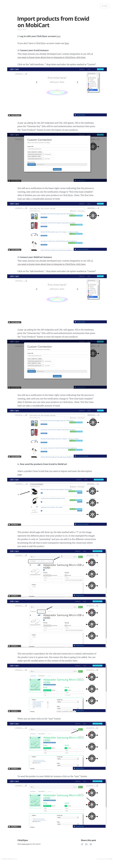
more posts (25, 844)
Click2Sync (22, 840)
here (58, 36)
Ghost (110, 859)
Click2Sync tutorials (7, 859)
